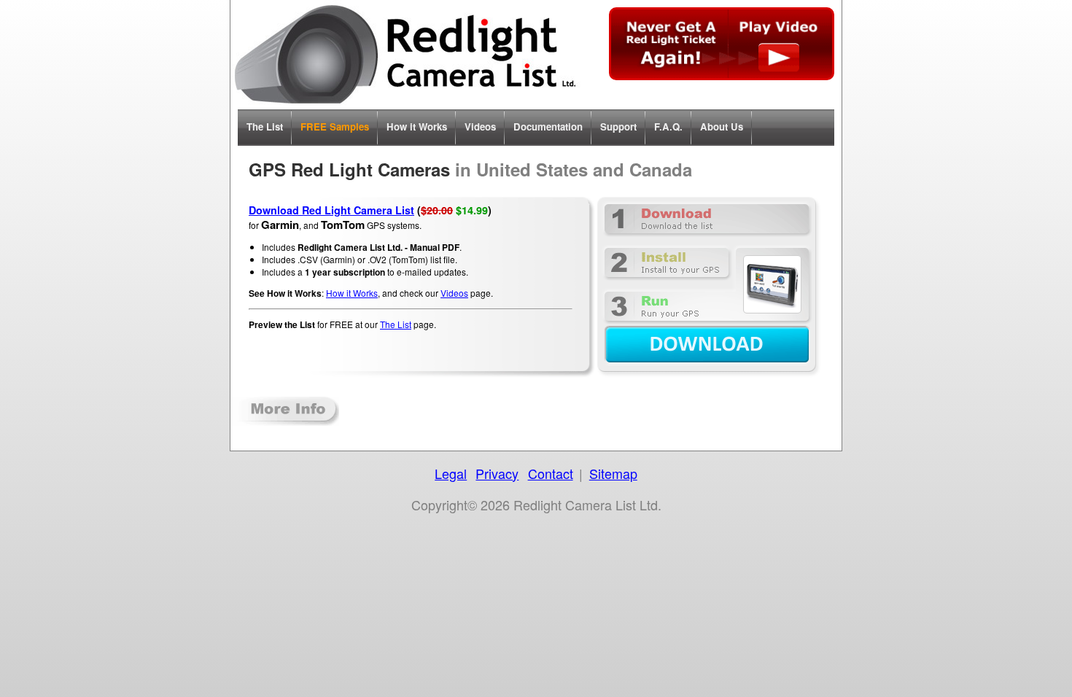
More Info (285, 411)
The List (264, 126)
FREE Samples (334, 126)
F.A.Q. (668, 126)
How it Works (417, 126)
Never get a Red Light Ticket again (721, 43)
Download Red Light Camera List (331, 210)
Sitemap (613, 473)
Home (405, 54)
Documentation (548, 126)
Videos (480, 126)
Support (618, 126)
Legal (451, 473)
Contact (550, 473)
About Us (721, 126)
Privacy (496, 473)
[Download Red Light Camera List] (706, 286)
